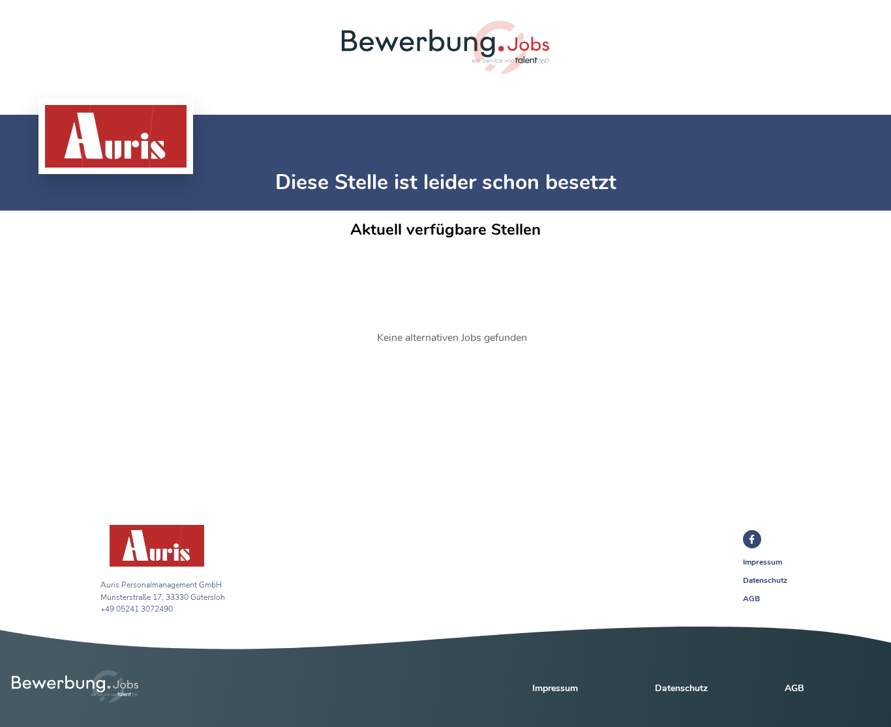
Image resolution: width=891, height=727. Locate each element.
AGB (751, 598)
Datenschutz (765, 580)
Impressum (762, 562)
